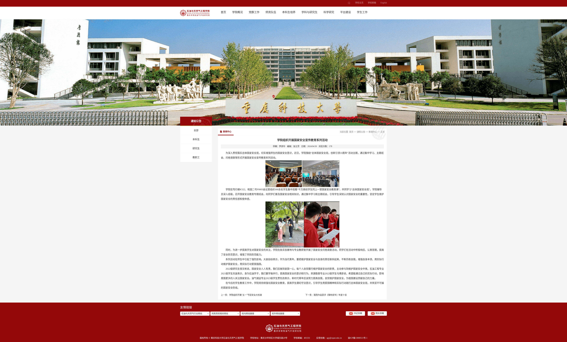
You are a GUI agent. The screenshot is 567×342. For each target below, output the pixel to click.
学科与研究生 (309, 12)
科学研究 (329, 12)
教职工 (196, 157)
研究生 (196, 148)
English (384, 3)
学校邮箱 (372, 3)
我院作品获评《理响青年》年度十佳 (330, 295)
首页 (223, 12)
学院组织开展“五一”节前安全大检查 (245, 295)
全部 (196, 130)
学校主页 (359, 3)
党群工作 (254, 12)
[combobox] (195, 314)
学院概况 (237, 12)
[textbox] (195, 314)
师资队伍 (270, 12)
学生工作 (362, 12)
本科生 (196, 139)
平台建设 (345, 12)
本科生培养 (288, 12)
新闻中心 (373, 132)
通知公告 (361, 132)
